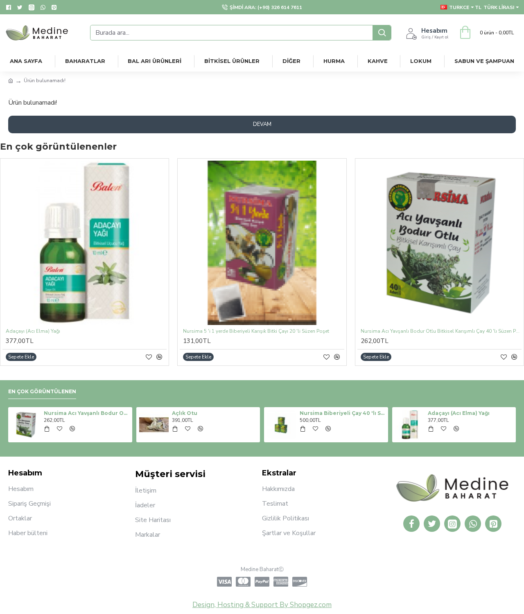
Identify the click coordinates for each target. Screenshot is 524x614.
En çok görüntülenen (42, 391)
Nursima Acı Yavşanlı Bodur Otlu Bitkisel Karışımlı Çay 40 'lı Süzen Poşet (441, 331)
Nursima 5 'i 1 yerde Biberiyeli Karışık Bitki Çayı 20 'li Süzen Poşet (256, 331)
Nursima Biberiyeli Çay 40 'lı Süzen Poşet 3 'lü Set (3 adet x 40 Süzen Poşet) (342, 413)
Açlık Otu (184, 413)
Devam (262, 124)
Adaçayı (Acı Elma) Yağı (33, 331)
